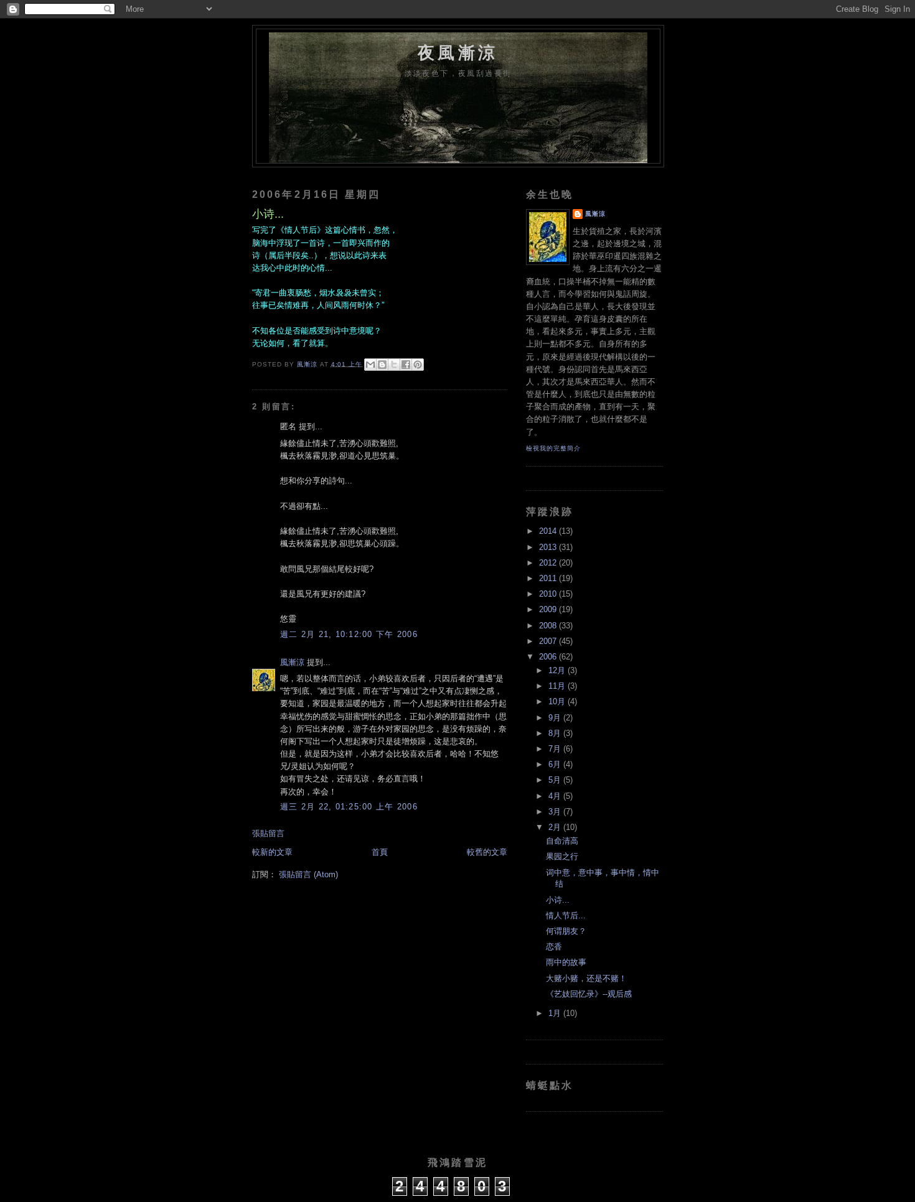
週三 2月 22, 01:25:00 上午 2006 (349, 807)
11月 (558, 686)
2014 (549, 531)
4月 (555, 796)
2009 (549, 609)
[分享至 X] (394, 364)
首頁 (380, 852)
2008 (549, 626)
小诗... (558, 900)
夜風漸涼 (458, 52)
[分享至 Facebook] (406, 364)
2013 (549, 547)
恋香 (554, 947)
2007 (549, 641)
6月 (555, 764)
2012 (549, 563)
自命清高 (562, 841)
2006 (549, 657)
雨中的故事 (566, 962)
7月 (555, 749)
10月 (558, 701)
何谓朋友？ (566, 931)
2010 (549, 594)
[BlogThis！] (382, 364)
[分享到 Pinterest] (417, 364)
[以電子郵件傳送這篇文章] (370, 364)
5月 (555, 780)
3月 (555, 812)
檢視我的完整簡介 (553, 448)
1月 (555, 1013)
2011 (549, 578)
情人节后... (566, 915)
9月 (555, 718)
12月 (558, 670)
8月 (555, 733)
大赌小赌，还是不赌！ (586, 978)
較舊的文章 (487, 852)
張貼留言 (268, 833)
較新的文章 (272, 852)
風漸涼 (292, 662)
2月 (555, 827)
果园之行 (562, 856)
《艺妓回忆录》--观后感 (589, 994)
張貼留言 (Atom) (308, 874)
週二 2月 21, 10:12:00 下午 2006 (349, 634)
